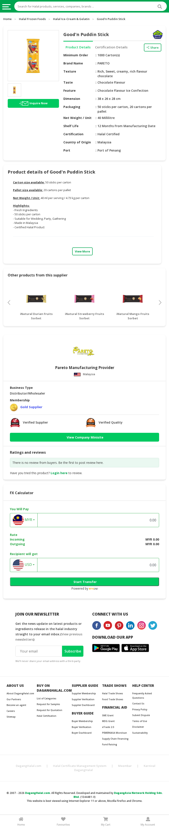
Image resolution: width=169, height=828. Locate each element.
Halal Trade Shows (112, 693)
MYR (28, 519)
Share (154, 47)
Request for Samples (48, 704)
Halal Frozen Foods (32, 19)
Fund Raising (109, 744)
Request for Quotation (49, 710)
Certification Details (111, 47)
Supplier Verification (83, 699)
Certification (73, 134)
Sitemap (11, 716)
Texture (69, 71)
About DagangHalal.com (20, 693)
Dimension (71, 99)
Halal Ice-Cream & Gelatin (71, 19)
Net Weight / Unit (77, 118)
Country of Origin (77, 142)
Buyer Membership (82, 721)
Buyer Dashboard (82, 732)
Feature (69, 90)
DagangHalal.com (28, 766)
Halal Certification (46, 715)
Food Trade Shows (112, 699)
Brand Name (73, 63)
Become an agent (16, 705)
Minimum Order (75, 55)
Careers (11, 711)
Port (66, 150)
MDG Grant (108, 721)
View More (82, 251)
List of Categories (46, 698)
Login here (59, 473)
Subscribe (72, 651)
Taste (68, 82)
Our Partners (14, 699)
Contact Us (138, 703)
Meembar (125, 766)
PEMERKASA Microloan (114, 732)
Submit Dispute (141, 715)
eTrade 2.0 (108, 727)
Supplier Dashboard (83, 705)
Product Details (78, 47)
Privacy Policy (139, 709)
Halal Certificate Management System (79, 766)
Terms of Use (139, 721)
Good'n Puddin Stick (111, 19)
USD (28, 564)
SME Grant (108, 715)
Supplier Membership (84, 693)
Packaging (71, 107)
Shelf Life (71, 126)
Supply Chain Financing (115, 738)
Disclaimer (138, 726)
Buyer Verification (81, 727)
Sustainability (140, 732)
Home (7, 19)
